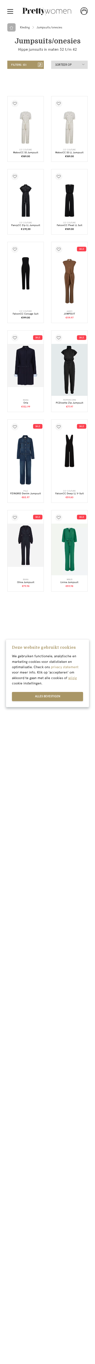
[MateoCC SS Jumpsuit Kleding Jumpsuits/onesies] (26, 128)
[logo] (46, 11)
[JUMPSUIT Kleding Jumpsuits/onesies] (69, 281)
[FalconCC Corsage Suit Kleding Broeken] (26, 273)
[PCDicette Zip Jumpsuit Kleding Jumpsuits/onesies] (69, 370)
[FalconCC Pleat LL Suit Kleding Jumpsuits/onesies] (69, 201)
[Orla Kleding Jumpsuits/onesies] (26, 365)
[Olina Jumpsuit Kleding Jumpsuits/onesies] (26, 545)
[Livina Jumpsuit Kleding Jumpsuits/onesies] (69, 549)
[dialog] (47, 673)
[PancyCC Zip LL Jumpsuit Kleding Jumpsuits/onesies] (26, 201)
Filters (18, 64)
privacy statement (64, 667)
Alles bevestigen (47, 696)
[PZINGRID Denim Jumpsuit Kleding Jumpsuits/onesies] (26, 460)
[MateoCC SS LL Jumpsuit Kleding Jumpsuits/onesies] (69, 128)
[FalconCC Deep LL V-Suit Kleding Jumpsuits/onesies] (69, 451)
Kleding (25, 27)
